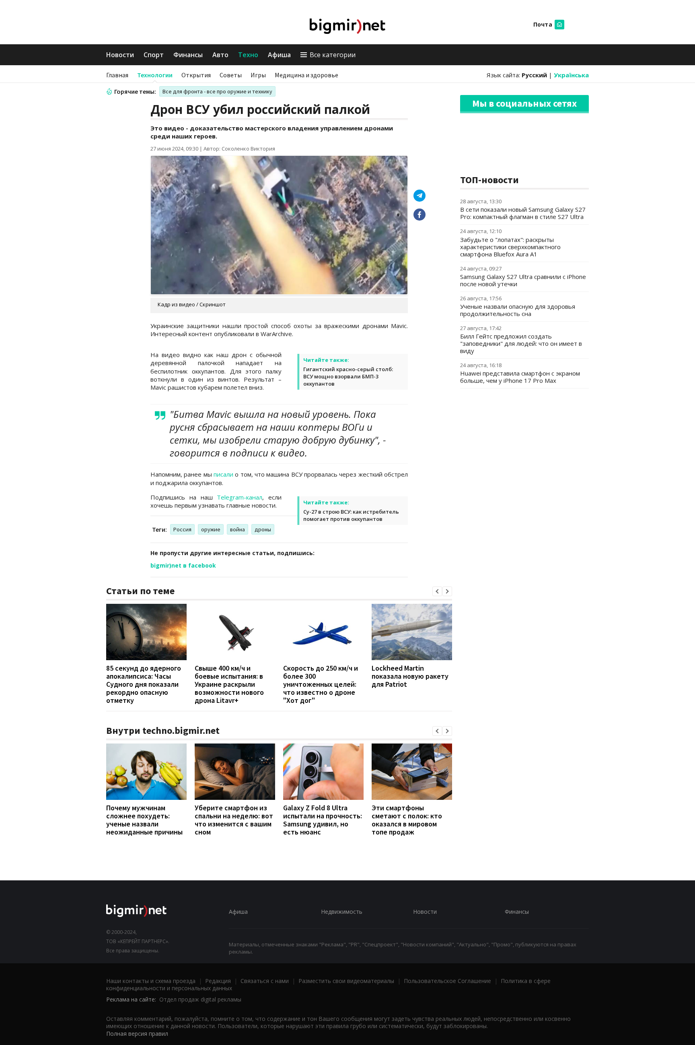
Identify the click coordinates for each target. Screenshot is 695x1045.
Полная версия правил (137, 1033)
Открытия (196, 75)
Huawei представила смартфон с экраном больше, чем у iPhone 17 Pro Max (520, 376)
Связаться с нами (265, 981)
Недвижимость (341, 911)
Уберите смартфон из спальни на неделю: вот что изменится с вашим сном (234, 819)
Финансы (188, 54)
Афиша (279, 54)
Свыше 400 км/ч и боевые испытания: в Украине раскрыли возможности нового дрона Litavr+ (229, 684)
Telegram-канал (239, 497)
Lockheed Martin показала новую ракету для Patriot (410, 676)
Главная (117, 75)
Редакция (218, 981)
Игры (258, 75)
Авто (220, 54)
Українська (571, 75)
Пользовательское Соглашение (447, 981)
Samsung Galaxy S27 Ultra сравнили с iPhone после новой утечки (523, 280)
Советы (231, 75)
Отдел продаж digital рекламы (200, 999)
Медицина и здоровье (306, 75)
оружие (210, 529)
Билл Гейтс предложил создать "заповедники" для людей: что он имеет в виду (521, 343)
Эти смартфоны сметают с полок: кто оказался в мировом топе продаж (407, 819)
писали (223, 474)
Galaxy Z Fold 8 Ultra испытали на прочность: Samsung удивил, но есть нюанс (322, 819)
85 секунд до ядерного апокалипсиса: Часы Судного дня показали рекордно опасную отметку (143, 684)
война (237, 529)
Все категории (333, 54)
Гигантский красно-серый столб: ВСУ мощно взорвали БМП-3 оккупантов (348, 376)
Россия (182, 529)
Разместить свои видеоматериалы (346, 981)
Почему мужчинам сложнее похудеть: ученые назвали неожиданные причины (144, 819)
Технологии (155, 75)
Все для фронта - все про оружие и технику (217, 91)
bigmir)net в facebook (183, 565)
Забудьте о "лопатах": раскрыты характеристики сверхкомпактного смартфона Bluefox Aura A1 (510, 246)
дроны (263, 529)
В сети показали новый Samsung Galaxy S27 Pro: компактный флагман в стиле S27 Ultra (523, 213)
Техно (248, 54)
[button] (437, 591)
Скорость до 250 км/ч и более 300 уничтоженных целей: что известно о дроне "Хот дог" (320, 684)
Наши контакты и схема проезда (150, 981)
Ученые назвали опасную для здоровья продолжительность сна (517, 310)
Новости (120, 54)
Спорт (154, 54)
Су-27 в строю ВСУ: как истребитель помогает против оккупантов (351, 515)
